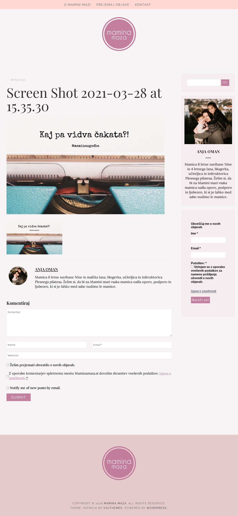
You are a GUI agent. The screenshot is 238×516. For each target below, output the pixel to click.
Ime (194, 233)
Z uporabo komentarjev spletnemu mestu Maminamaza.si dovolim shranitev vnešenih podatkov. (90, 375)
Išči (225, 82)
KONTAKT (143, 5)
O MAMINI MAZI (77, 5)
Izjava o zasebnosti (203, 291)
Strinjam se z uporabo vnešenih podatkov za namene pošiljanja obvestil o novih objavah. (208, 274)
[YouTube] (126, 493)
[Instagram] (119, 493)
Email (196, 248)
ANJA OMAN (46, 269)
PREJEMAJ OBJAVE (113, 5)
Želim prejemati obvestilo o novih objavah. (42, 365)
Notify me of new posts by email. (35, 388)
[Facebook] (112, 493)
